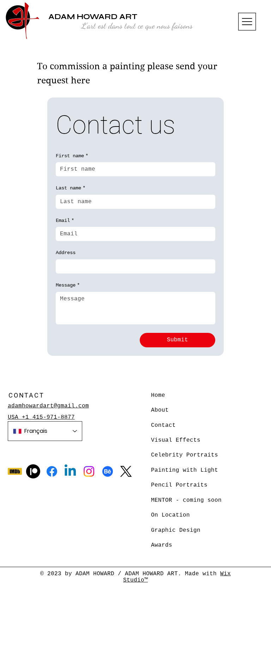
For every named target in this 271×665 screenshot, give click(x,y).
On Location (170, 515)
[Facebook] (52, 471)
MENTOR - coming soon (186, 500)
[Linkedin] (70, 471)
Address (66, 252)
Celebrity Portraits (184, 455)
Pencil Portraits (179, 485)
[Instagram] (89, 471)
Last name (70, 188)
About (160, 410)
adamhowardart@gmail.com (48, 406)
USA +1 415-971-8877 (41, 417)
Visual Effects (175, 440)
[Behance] (108, 471)
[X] (126, 471)
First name (72, 156)
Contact (163, 425)
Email (65, 220)
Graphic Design (175, 530)
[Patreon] (33, 471)
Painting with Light (184, 470)
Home (158, 395)
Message (68, 285)
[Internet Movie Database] (15, 471)
